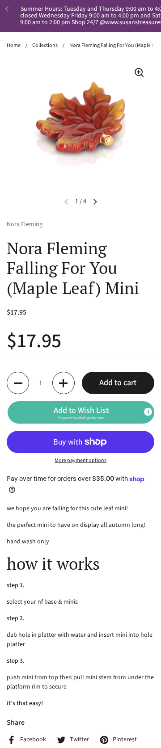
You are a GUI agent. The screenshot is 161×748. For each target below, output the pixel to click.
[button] (18, 383)
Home (14, 45)
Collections (45, 45)
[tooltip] (148, 412)
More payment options (80, 460)
